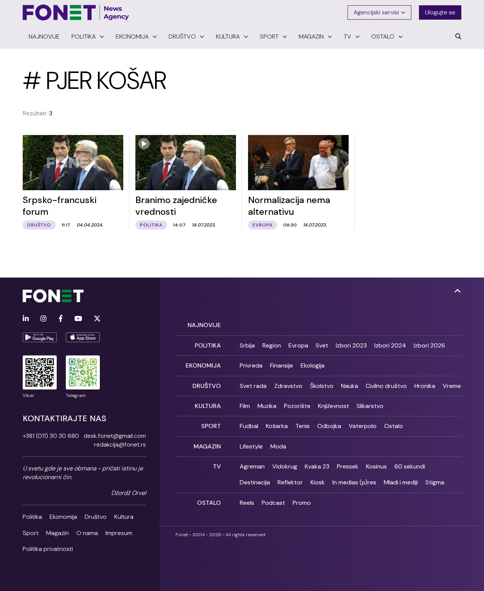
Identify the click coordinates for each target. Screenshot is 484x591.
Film (245, 406)
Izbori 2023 (351, 345)
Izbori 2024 (390, 345)
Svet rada (253, 386)
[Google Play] (40, 337)
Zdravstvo (288, 386)
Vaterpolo (363, 426)
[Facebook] (61, 319)
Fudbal (249, 426)
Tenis (302, 426)
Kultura (123, 517)
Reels (247, 503)
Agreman (252, 466)
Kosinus (376, 466)
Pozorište (297, 406)
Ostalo (393, 426)
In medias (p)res (354, 482)
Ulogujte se (440, 12)
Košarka (277, 426)
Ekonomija (63, 517)
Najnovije (204, 325)
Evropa (298, 345)
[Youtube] (78, 319)
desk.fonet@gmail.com (115, 436)
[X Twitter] (97, 319)
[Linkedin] (26, 319)
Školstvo (322, 386)
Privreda (251, 365)
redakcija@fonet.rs (120, 444)
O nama (87, 533)
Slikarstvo (370, 406)
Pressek (347, 466)
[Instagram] (43, 319)
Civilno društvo (386, 386)
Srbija (247, 345)
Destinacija (255, 482)
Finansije (281, 365)
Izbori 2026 (429, 345)
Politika (32, 517)
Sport (31, 533)
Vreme (452, 386)
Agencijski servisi (376, 12)
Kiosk (317, 482)
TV (217, 466)
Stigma (434, 482)
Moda (278, 446)
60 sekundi (409, 466)
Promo (302, 503)
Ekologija (312, 365)
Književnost (333, 406)
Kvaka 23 (317, 466)
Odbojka (329, 426)
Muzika (267, 406)
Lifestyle (251, 446)
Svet (322, 345)
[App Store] (83, 337)
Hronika (424, 386)
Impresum (118, 533)
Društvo (96, 517)
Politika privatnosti (48, 549)
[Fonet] (76, 12)
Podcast (273, 503)
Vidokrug (284, 466)
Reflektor (290, 482)
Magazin (57, 533)
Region (271, 345)
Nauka (349, 386)
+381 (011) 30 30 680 (51, 436)
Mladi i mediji (401, 482)
